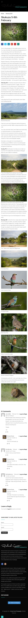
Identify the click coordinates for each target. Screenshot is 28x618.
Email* (2, 527)
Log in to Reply (23, 414)
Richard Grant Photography (15, 611)
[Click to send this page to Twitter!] (5, 44)
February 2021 (9, 13)
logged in (9, 509)
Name (2, 522)
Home (2, 13)
